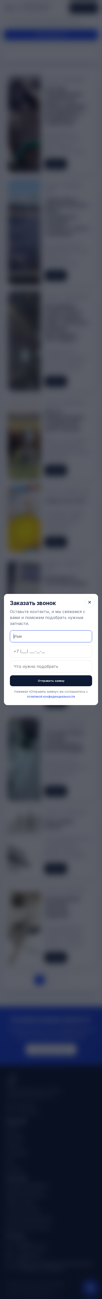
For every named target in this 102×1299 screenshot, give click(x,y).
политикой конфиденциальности (51, 696)
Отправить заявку (51, 681)
